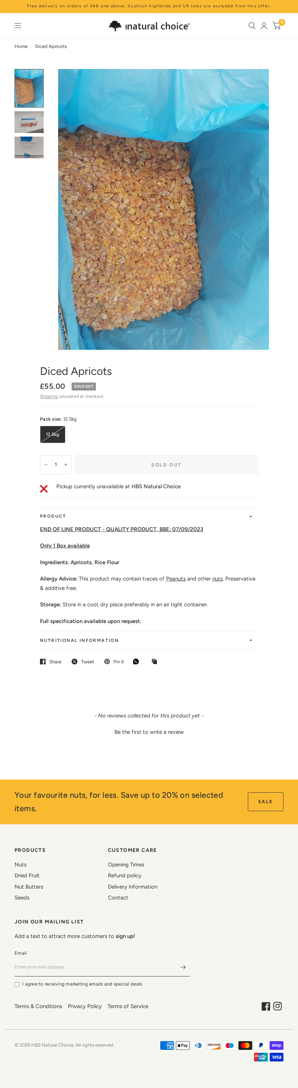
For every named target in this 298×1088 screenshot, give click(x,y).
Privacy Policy (85, 1006)
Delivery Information (132, 886)
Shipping (48, 396)
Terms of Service (128, 1006)
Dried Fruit (27, 875)
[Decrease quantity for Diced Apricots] (45, 465)
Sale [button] (265, 801)
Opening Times (126, 864)
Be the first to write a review (149, 732)
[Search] (252, 26)
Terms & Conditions (38, 1006)
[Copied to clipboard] (156, 662)
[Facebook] (266, 1006)
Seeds (22, 897)
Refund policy (124, 875)
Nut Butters (29, 886)
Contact (118, 897)
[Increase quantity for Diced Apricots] (65, 465)
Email (21, 953)
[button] (149, 731)
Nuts (21, 864)
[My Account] (264, 26)
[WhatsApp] (137, 661)
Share (55, 661)
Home (21, 46)
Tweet (87, 661)
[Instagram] (277, 1006)
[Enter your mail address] (183, 967)
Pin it (118, 661)
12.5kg (53, 434)
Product (53, 516)
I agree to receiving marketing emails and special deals (82, 984)
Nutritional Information (79, 640)
